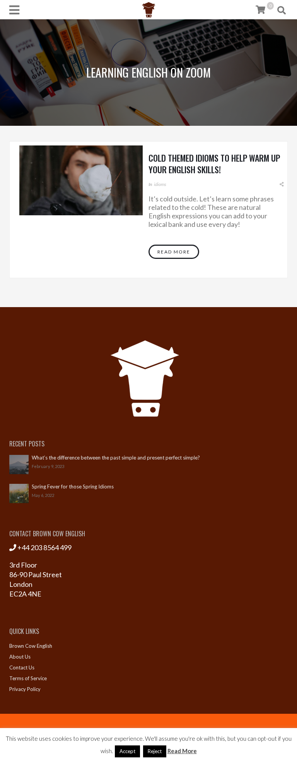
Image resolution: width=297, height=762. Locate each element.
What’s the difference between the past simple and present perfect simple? (116, 458)
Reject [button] (155, 751)
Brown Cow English (30, 646)
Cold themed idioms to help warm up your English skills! (214, 164)
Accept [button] (127, 751)
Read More (173, 252)
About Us (20, 657)
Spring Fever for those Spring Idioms (73, 487)
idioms (160, 184)
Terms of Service (28, 678)
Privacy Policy (25, 689)
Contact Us (21, 667)
